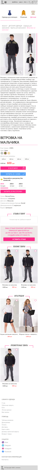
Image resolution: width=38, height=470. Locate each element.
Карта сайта (5, 429)
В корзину (13, 168)
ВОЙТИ (15, 2)
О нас (3, 403)
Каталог (5, 26)
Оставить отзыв (19, 239)
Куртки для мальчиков (18, 28)
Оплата (4, 425)
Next (16, 250)
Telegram (8, 445)
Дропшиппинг (6, 422)
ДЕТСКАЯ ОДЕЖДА (15, 26)
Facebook (8, 451)
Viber (6, 442)
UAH (21, 2)
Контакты (5, 459)
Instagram (8, 448)
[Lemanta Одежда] (2, 469)
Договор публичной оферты (10, 431)
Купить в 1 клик (13, 174)
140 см (11, 159)
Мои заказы (5, 412)
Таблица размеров (7, 420)
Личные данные (6, 410)
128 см (4, 159)
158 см (27, 159)
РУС (26, 2)
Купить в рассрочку (13, 191)
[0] (36, 2)
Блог (3, 407)
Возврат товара (7, 434)
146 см (19, 159)
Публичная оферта (7, 405)
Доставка (5, 427)
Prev (3, 250)
